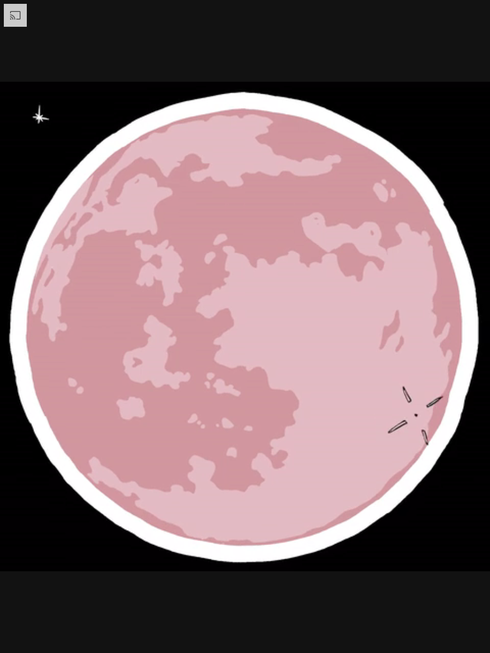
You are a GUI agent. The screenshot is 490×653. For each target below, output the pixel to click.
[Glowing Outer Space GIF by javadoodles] (245, 326)
